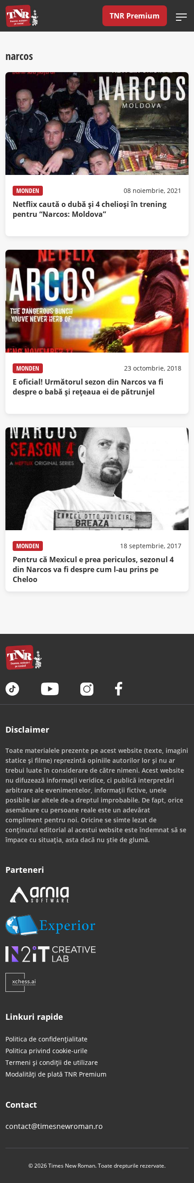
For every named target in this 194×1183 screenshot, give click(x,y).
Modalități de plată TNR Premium (55, 1074)
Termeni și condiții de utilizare (51, 1062)
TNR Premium (135, 16)
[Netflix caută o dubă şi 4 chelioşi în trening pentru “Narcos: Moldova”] (97, 154)
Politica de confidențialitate (46, 1039)
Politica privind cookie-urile (46, 1050)
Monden (27, 190)
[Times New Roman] (21, 16)
